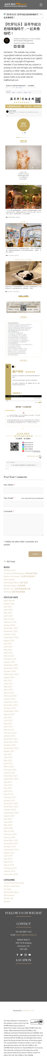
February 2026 (10, 622)
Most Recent (9, 600)
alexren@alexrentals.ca (26, 935)
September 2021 (11, 779)
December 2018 (11, 874)
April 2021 (8, 791)
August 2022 (9, 751)
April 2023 (8, 726)
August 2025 (9, 640)
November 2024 (11, 668)
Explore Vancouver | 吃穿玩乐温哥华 (19, 576)
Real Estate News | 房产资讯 (16, 583)
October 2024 (10, 671)
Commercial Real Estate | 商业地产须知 (20, 573)
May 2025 (8, 650)
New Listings (9, 579)
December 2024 (11, 665)
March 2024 (9, 693)
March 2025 (9, 656)
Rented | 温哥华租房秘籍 (14, 592)
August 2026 (9, 604)
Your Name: (9, 485)
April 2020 (8, 828)
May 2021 (8, 788)
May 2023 (8, 723)
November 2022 (11, 742)
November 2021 (11, 776)
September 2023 (11, 711)
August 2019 (9, 853)
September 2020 (11, 813)
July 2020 (8, 819)
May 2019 (8, 859)
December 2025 (11, 628)
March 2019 (9, 865)
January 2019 (9, 871)
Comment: (8, 511)
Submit (35, 554)
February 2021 (10, 797)
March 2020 (9, 831)
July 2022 (8, 754)
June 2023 (8, 720)
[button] (17, 955)
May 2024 (8, 687)
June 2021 (8, 785)
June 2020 (8, 822)
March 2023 (9, 730)
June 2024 (8, 683)
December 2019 (11, 840)
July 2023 (8, 717)
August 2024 (9, 677)
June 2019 (8, 856)
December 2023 (11, 702)
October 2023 (10, 708)
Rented (7, 901)
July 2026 (8, 607)
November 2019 (11, 843)
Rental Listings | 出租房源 (14, 586)
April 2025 (8, 653)
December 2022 (11, 739)
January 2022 (9, 773)
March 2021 (9, 794)
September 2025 (11, 637)
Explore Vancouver (27, 43)
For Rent (7, 889)
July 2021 (8, 782)
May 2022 (8, 760)
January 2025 (9, 662)
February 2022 (10, 770)
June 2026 (8, 610)
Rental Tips (8, 898)
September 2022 (11, 748)
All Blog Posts (10, 570)
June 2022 (8, 757)
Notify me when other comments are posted (21, 543)
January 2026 (9, 625)
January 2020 (9, 837)
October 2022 (10, 745)
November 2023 (11, 705)
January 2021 (9, 800)
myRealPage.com (28, 1010)
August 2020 (9, 816)
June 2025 (8, 647)
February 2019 (10, 868)
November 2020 (11, 807)
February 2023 (10, 733)
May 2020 (8, 825)
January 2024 (9, 699)
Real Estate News (11, 892)
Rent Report (9, 895)
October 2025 (10, 634)
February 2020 (10, 834)
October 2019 (10, 847)
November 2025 (11, 631)
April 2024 (8, 690)
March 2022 (9, 766)
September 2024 (11, 674)
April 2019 (8, 862)
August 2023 (9, 714)
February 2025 (10, 659)
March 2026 (9, 619)
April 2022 (8, 763)
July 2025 (8, 643)
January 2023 (9, 736)
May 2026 (8, 613)
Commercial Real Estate (14, 883)
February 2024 (10, 696)
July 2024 (8, 680)
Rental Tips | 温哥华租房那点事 (17, 589)
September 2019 (11, 850)
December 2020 (11, 803)
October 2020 (10, 810)
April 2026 (8, 616)
